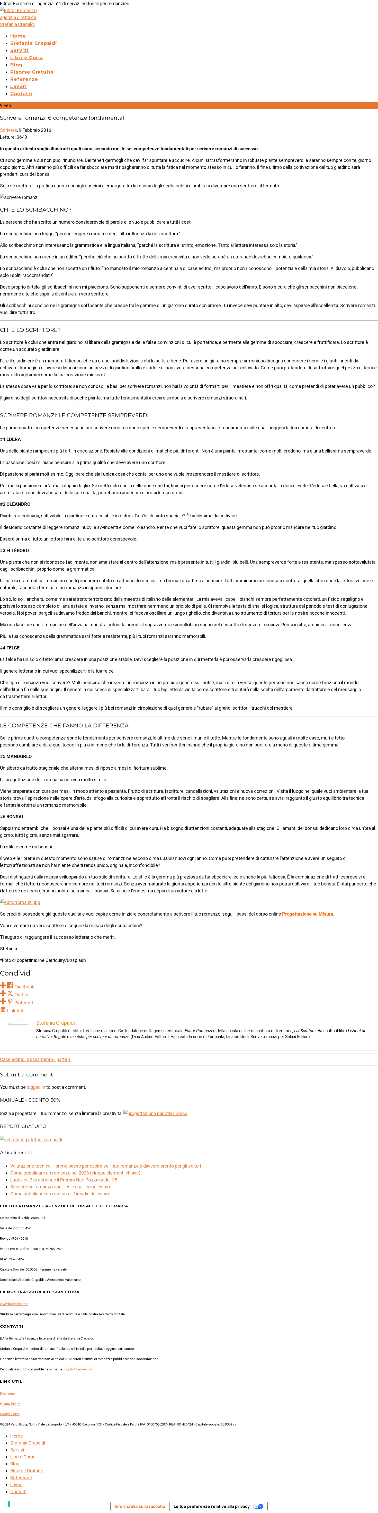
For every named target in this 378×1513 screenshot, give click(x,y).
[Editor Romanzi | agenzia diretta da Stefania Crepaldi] (22, 24)
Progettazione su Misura (307, 914)
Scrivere (8, 130)
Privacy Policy (10, 1404)
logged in (36, 1087)
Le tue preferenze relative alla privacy (212, 1506)
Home (18, 36)
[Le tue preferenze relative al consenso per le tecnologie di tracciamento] (9, 1504)
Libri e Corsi (26, 57)
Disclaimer (8, 1393)
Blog (16, 65)
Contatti (21, 94)
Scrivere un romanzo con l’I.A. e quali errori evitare (60, 1186)
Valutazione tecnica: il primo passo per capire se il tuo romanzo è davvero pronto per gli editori (105, 1166)
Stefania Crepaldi (33, 43)
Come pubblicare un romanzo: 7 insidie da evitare (60, 1193)
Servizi (19, 50)
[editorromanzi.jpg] (20, 902)
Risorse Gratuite (32, 72)
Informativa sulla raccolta (140, 1506)
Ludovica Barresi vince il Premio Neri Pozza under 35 (63, 1179)
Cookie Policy (10, 1414)
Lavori (18, 86)
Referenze (24, 79)
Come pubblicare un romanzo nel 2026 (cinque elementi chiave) (75, 1173)
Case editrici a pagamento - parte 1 (35, 1059)
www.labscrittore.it (14, 1304)
